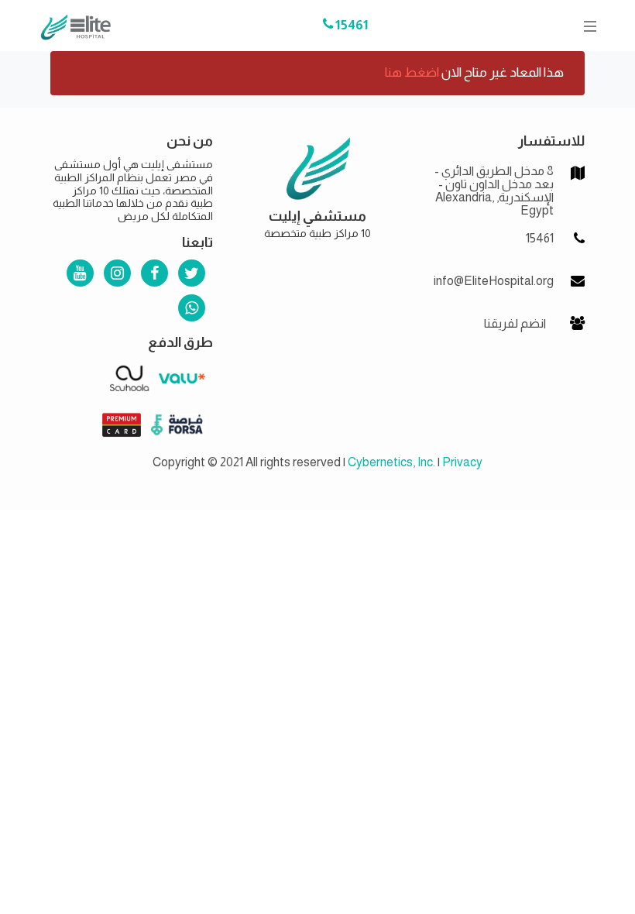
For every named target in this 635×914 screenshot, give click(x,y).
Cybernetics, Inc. (391, 462)
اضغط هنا (412, 72)
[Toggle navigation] (585, 25)
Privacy (462, 462)
